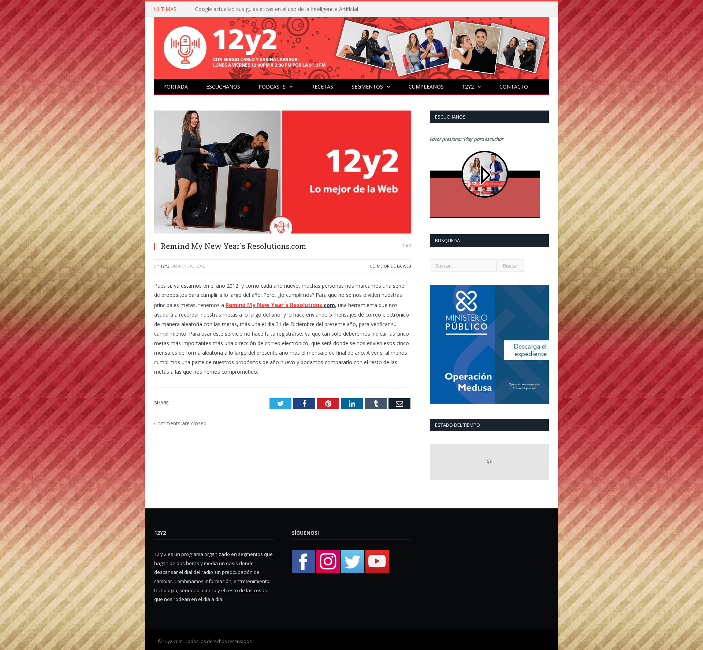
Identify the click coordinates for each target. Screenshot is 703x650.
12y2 (468, 86)
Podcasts (272, 86)
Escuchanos (223, 86)
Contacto (513, 86)
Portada (175, 86)
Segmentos (367, 86)
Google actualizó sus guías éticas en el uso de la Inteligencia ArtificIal (276, 9)
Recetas (322, 86)
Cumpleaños (426, 86)
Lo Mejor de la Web (390, 266)
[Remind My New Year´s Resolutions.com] (282, 173)
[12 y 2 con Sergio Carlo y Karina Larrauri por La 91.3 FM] (351, 46)
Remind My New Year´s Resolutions (272, 304)
